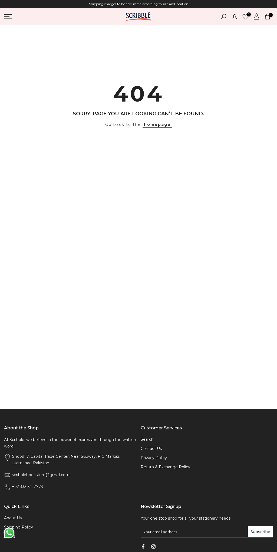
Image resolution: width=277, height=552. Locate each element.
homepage (157, 124)
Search (147, 439)
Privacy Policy (154, 457)
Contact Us (151, 448)
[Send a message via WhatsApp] (9, 533)
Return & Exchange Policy (165, 467)
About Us (13, 518)
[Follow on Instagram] (153, 546)
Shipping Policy (18, 527)
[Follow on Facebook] (143, 546)
